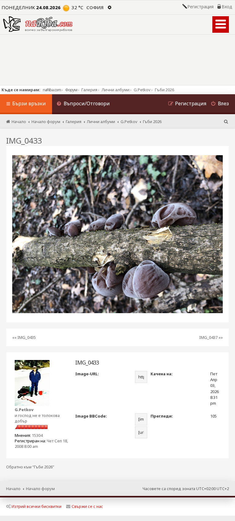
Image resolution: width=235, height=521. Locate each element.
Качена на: (162, 374)
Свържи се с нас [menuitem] (87, 506)
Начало (13, 488)
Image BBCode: (91, 416)
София (95, 7)
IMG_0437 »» (211, 337)
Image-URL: (87, 374)
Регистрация (200, 6)
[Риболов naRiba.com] (38, 24)
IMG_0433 (24, 140)
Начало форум (40, 488)
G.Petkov (24, 409)
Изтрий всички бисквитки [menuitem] (37, 506)
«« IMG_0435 (24, 337)
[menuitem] (83, 104)
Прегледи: (162, 416)
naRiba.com (52, 89)
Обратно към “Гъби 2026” (30, 467)
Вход (227, 6)
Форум (71, 89)
